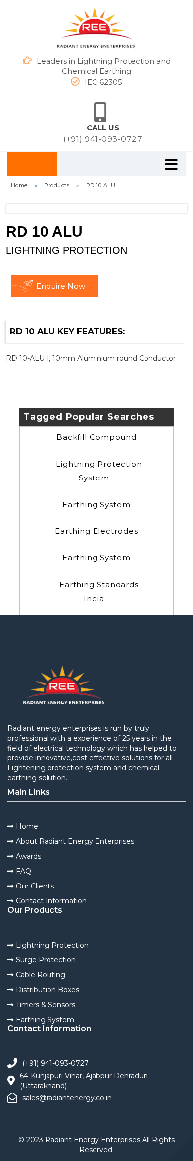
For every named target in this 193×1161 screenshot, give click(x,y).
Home (19, 185)
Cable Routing (40, 974)
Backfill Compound (96, 437)
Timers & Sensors (45, 1004)
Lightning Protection (52, 945)
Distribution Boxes (47, 989)
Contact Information (51, 900)
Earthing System (96, 504)
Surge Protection (46, 960)
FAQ (23, 871)
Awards (28, 856)
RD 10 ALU (101, 185)
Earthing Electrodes (96, 531)
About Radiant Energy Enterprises (75, 841)
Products (56, 185)
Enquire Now (60, 286)
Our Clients (35, 886)
